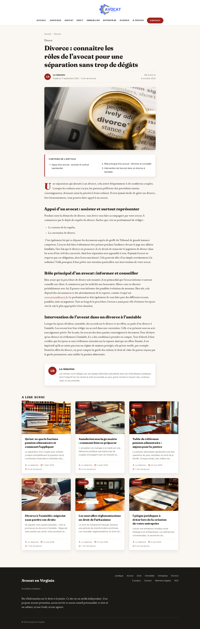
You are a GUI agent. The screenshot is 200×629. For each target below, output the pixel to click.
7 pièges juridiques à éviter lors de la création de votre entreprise (149, 519)
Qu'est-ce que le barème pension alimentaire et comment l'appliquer (41, 442)
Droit (80, 20)
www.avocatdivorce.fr (56, 297)
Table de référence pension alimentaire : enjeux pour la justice (147, 442)
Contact (155, 20)
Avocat (69, 20)
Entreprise (110, 20)
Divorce (125, 20)
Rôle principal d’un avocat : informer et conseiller (127, 163)
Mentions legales (163, 580)
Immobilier (93, 20)
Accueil (41, 20)
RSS (176, 580)
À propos (138, 20)
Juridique (55, 20)
